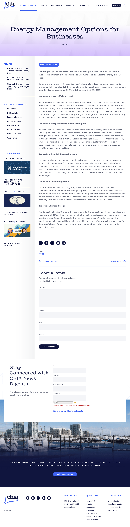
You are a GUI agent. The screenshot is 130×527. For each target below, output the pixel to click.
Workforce (12, 138)
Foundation (56, 5)
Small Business (14, 134)
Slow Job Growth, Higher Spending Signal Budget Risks (18, 86)
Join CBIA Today (65, 474)
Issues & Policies (14, 117)
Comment (43, 287)
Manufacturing (14, 121)
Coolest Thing (102, 5)
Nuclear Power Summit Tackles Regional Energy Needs (18, 70)
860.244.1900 (69, 507)
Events (44, 5)
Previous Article (50, 261)
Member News (13, 129)
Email (41, 323)
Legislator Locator (115, 504)
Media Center (13, 125)
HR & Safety (12, 113)
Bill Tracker (112, 510)
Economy (11, 109)
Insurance (70, 5)
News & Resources (28, 5)
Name (41, 311)
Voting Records (114, 507)
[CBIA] (9, 5)
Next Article (116, 261)
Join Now (116, 5)
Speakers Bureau (93, 519)
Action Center (114, 501)
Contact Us (90, 501)
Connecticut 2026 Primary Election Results (18, 78)
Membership (85, 5)
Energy (41, 253)
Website (41, 334)
